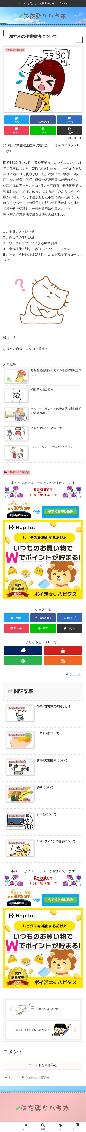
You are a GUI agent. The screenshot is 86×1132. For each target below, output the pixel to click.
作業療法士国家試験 (18, 472)
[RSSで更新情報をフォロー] (63, 660)
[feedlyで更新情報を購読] (23, 660)
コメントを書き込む (43, 1065)
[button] (77, 638)
